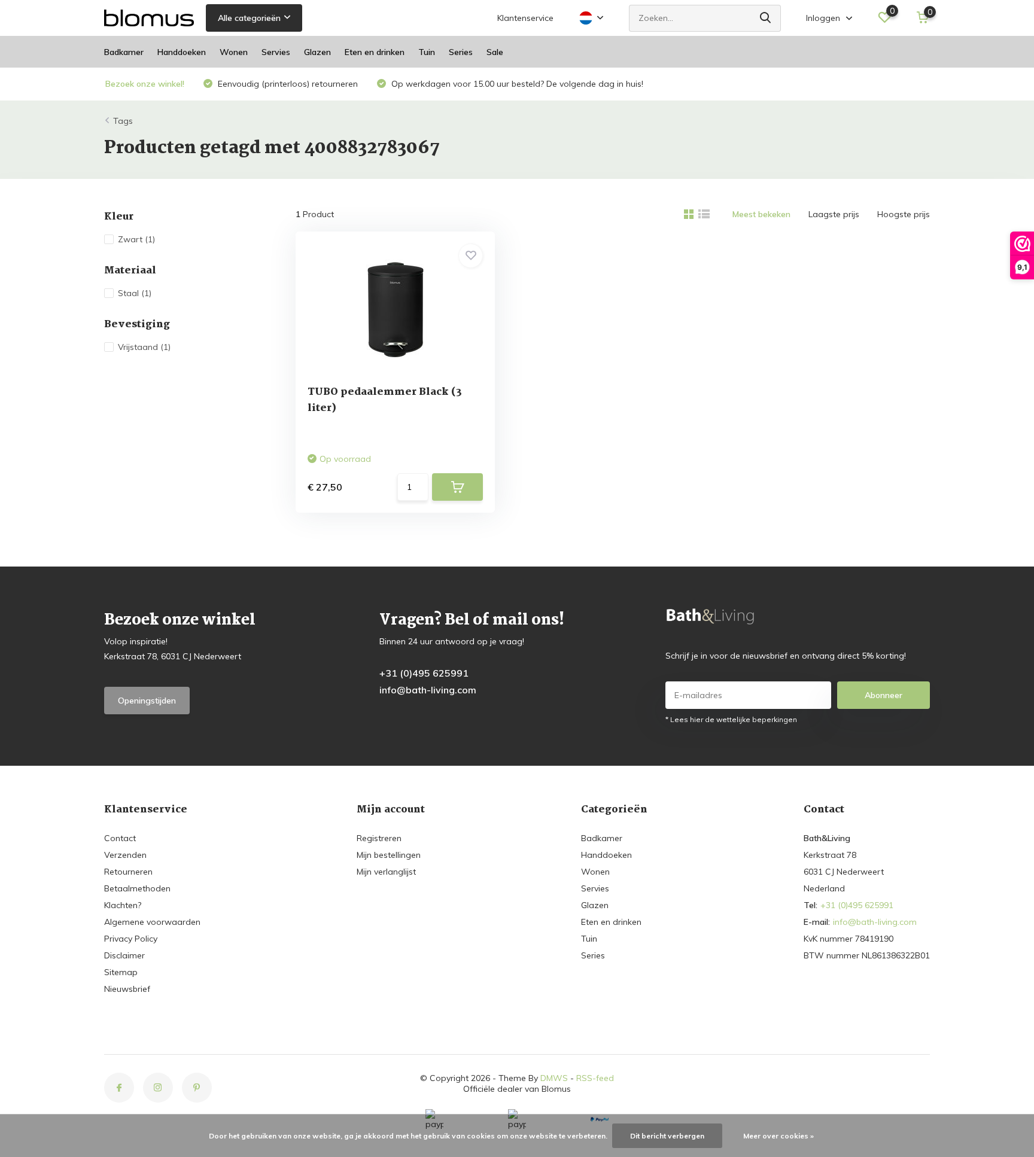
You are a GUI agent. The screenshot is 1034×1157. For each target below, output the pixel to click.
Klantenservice (525, 18)
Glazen (317, 52)
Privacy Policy (130, 938)
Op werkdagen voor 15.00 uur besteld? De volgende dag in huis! (516, 83)
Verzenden (125, 855)
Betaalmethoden (137, 888)
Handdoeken (181, 52)
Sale (494, 52)
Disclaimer (124, 955)
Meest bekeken (761, 214)
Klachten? (122, 905)
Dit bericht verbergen (667, 1135)
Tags (123, 120)
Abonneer (883, 695)
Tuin (426, 52)
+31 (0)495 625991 (424, 673)
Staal (134, 293)
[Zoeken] (766, 18)
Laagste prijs (833, 214)
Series (461, 52)
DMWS (554, 1078)
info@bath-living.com (427, 690)
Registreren (379, 838)
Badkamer (124, 52)
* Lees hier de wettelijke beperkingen (731, 719)
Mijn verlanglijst (386, 871)
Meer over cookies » (778, 1135)
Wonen (234, 52)
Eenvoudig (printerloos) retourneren (286, 83)
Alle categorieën (249, 18)
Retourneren (128, 871)
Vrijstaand (144, 347)
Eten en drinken (375, 52)
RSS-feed (595, 1078)
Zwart (136, 239)
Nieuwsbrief (127, 989)
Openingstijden (147, 700)
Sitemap (121, 972)
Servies (275, 52)
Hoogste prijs (903, 214)
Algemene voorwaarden (152, 922)
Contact (120, 838)
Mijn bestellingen (389, 855)
